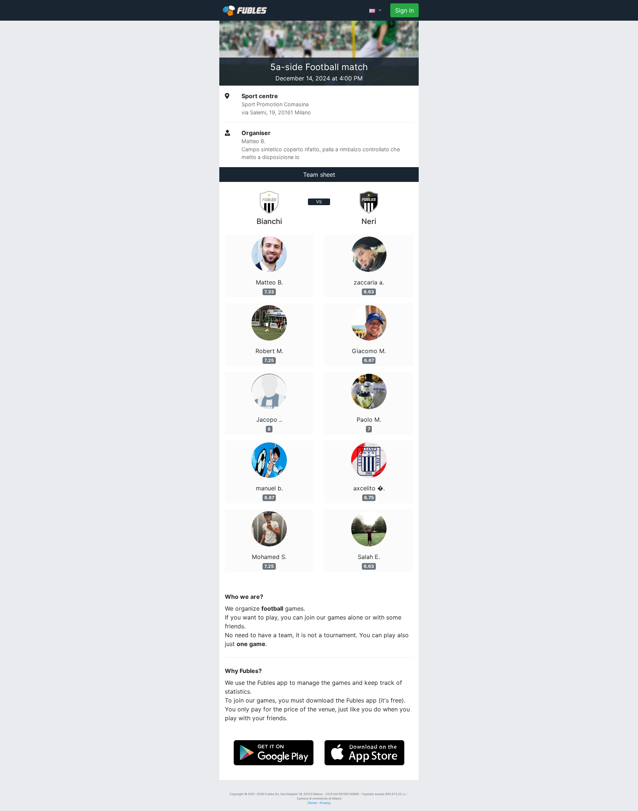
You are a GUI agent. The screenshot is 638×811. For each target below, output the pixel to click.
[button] (375, 10)
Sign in (404, 10)
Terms (312, 803)
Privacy (325, 803)
